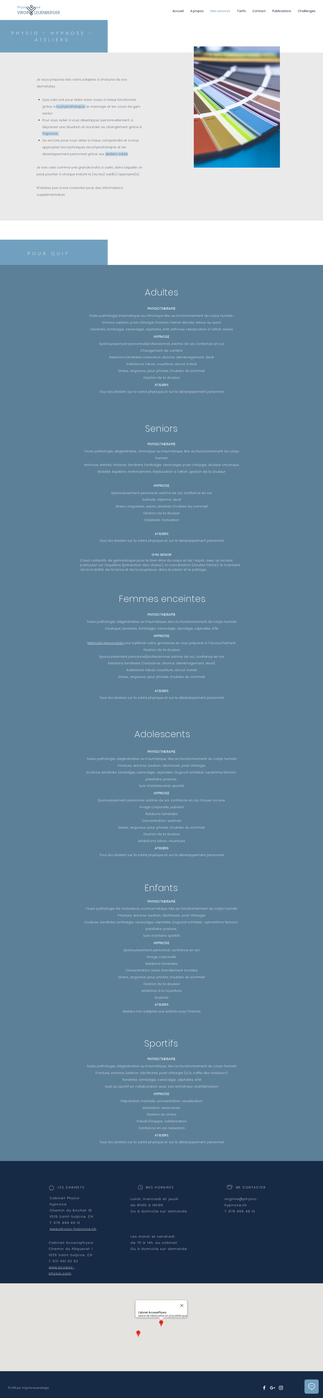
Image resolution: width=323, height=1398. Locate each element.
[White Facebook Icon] (264, 1388)
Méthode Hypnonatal (105, 643)
